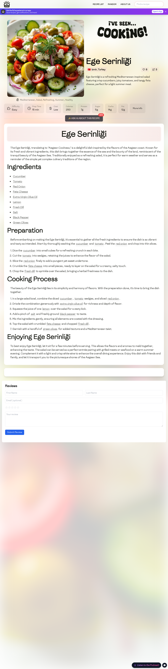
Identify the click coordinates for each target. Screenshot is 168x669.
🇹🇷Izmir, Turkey (97, 69)
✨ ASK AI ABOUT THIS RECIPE (84, 118)
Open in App (157, 12)
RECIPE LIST (98, 4)
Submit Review (14, 432)
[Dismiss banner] (165, 11)
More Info (137, 108)
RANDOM (112, 4)
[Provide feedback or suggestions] (164, 665)
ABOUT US (125, 4)
